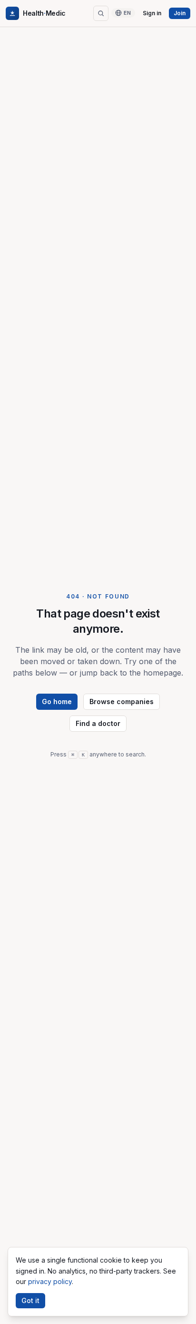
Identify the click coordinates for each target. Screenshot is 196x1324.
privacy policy (50, 1281)
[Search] (100, 13)
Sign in (152, 13)
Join (180, 13)
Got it (30, 1300)
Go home (57, 701)
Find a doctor (98, 723)
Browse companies (121, 701)
